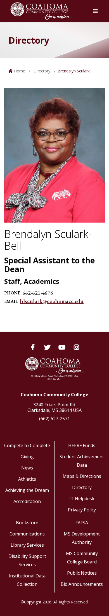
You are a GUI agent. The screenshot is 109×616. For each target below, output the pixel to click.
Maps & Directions (82, 476)
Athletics (27, 479)
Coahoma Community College (54, 394)
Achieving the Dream (27, 490)
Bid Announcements (82, 584)
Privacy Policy (82, 510)
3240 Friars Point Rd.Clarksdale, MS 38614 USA (54, 407)
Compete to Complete (27, 445)
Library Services (27, 545)
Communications (27, 534)
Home (19, 71)
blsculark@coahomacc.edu (52, 301)
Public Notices (82, 573)
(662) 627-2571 (54, 419)
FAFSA (81, 523)
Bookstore (27, 523)
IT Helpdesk (81, 498)
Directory (41, 71)
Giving (27, 457)
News (27, 468)
